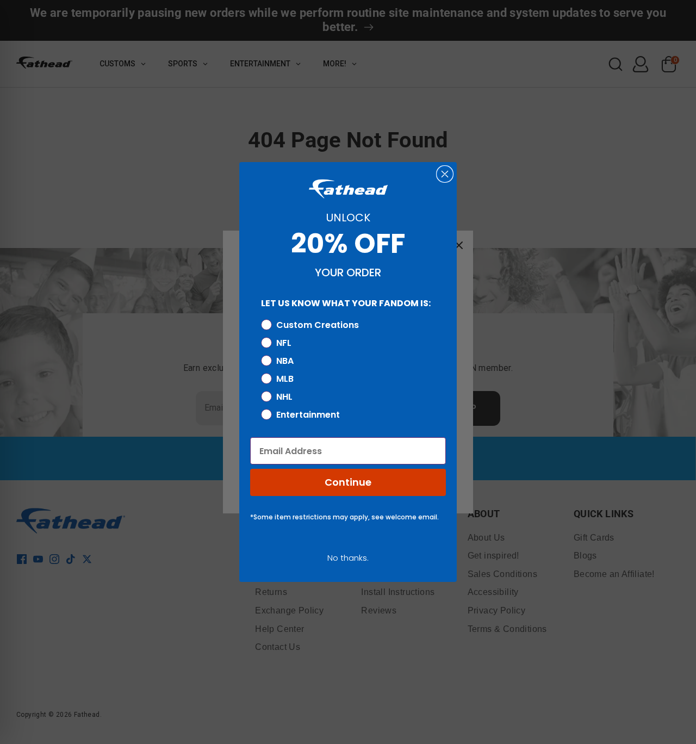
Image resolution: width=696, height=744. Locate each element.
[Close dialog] (444, 174)
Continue (348, 482)
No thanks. (348, 557)
